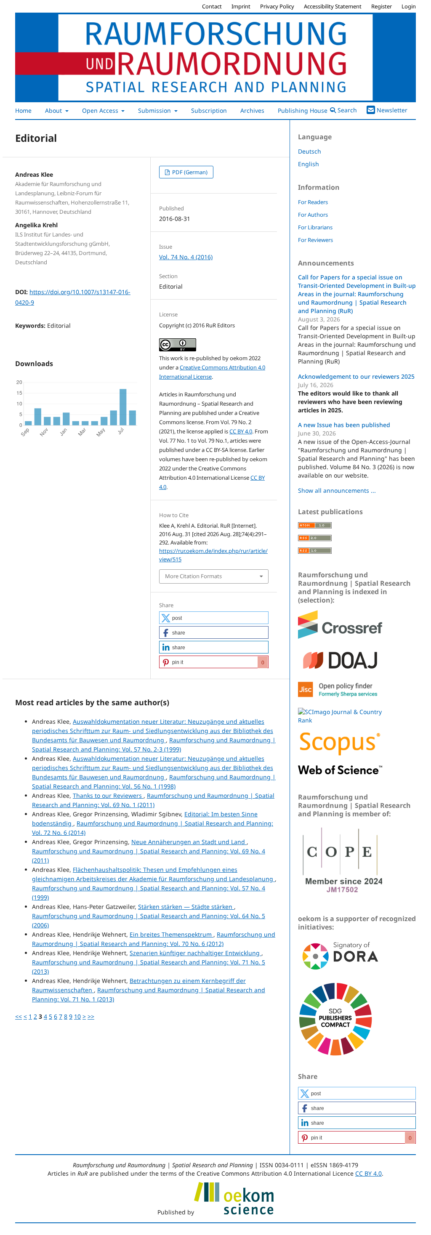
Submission (155, 110)
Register (381, 6)
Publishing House (303, 110)
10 (77, 1016)
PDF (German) (189, 172)
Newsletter (392, 110)
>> (91, 1016)
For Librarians (315, 227)
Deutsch (309, 151)
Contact (212, 6)
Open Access (101, 110)
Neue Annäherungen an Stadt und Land (189, 842)
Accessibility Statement (333, 6)
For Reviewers (315, 240)
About (54, 110)
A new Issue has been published (344, 425)
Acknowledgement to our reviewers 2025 (356, 376)
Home (23, 110)
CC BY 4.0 (240, 431)
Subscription (209, 110)
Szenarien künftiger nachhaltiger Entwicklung (195, 953)
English (308, 164)
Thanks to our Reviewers (108, 795)
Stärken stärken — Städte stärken (186, 907)
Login (409, 6)
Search (346, 110)
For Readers (313, 202)
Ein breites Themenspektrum (171, 934)
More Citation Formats (193, 576)
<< (18, 1016)
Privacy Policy (277, 6)
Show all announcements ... (337, 490)
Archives (252, 110)
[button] (214, 617)
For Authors (313, 214)
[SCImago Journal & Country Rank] (340, 720)
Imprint (240, 6)
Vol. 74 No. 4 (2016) (186, 257)
